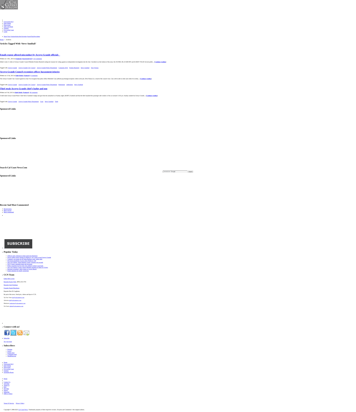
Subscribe (18, 36)
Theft (56, 101)
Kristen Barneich (74, 68)
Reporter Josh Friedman (11, 285)
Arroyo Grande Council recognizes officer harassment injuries (30, 72)
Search (29, 36)
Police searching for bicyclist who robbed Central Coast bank (25, 266)
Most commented (9, 212)
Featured (18, 59)
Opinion (6, 28)
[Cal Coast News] (9, 9)
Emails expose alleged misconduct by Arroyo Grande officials (30, 55)
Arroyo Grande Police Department (47, 68)
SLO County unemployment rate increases (19, 264)
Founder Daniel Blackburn (11, 288)
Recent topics (8, 209)
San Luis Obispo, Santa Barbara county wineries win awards (25, 262)
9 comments (34, 75)
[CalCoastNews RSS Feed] (20, 335)
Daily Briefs (7, 23)
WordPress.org (11, 356)
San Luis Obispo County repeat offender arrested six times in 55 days (27, 267)
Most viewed (7, 210)
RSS (5, 387)
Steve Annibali (85, 68)
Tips (32, 36)
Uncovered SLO (8, 21)
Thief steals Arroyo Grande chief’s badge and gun (23, 88)
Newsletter (37, 36)
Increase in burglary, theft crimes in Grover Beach (22, 269)
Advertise (24, 36)
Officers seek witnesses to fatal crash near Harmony (22, 256)
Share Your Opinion (9, 36)
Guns (41, 101)
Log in (9, 351)
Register (9, 349)
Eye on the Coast (9, 30)
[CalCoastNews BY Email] (26, 335)
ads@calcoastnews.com (15, 300)
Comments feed (12, 354)
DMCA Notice (8, 394)
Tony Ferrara (94, 68)
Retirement (61, 84)
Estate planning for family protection (18, 271)
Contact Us (7, 382)
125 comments (37, 59)
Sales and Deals (8, 26)
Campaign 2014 (63, 68)
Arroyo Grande (12, 68)
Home (5, 20)
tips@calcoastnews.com (18, 297)
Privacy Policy (20, 403)
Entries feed (10, 353)
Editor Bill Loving (9, 278)
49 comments (34, 92)
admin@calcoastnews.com (16, 306)
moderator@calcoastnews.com (17, 303)
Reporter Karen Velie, (10, 282)
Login (5, 31)
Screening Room (9, 372)
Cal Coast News (23, 409)
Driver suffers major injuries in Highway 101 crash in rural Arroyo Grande (29, 257)
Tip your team (8, 341)
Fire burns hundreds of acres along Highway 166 (21, 261)
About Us (6, 385)
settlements (69, 84)
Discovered (7, 25)
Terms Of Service (9, 403)
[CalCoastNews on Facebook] (7, 335)
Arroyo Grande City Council (26, 68)
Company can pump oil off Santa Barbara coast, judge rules (24, 259)
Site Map (6, 389)
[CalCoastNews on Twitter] (13, 335)
